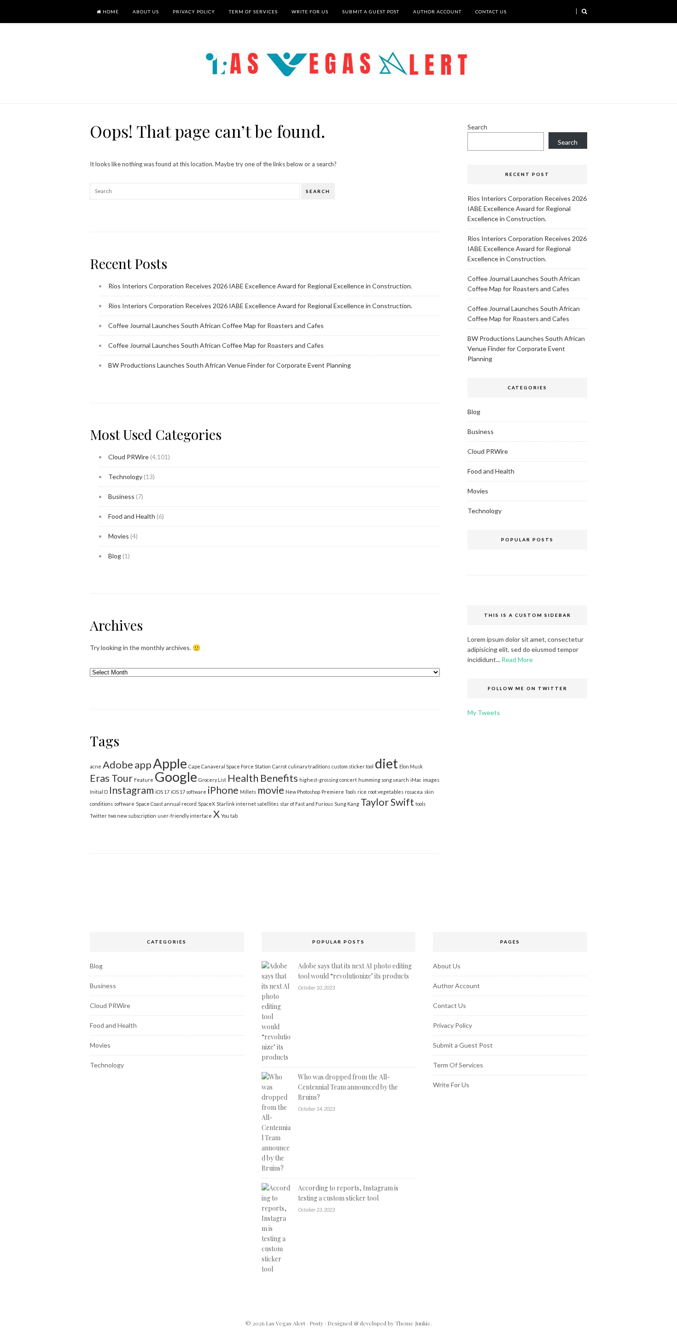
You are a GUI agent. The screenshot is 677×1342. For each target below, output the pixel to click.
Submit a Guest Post (370, 11)
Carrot (279, 766)
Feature (143, 780)
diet (386, 763)
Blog (114, 556)
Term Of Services (253, 11)
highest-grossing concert (328, 780)
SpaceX (206, 804)
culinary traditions (309, 766)
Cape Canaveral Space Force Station (229, 766)
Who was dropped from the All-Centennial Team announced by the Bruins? (348, 1087)
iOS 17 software (188, 792)
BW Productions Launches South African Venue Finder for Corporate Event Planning (229, 365)
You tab (229, 816)
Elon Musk (411, 766)
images (431, 780)
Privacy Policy (194, 11)
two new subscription (132, 816)
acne (95, 766)
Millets (248, 792)
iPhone (223, 790)
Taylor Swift (387, 802)
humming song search (383, 780)
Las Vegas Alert (285, 1323)
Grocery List (212, 780)
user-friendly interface (185, 816)
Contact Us (491, 11)
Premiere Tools (338, 792)
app (143, 764)
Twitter (98, 816)
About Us (146, 11)
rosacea (414, 792)
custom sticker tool (353, 766)
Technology (125, 477)
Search (318, 191)
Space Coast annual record (166, 804)
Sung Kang (346, 804)
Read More (517, 659)
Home (110, 11)
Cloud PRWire (128, 457)
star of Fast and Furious (306, 804)
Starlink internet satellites (247, 804)
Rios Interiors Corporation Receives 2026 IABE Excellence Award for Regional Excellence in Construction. (260, 286)
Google (176, 776)
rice (362, 792)
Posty (316, 1323)
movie (270, 790)
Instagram (131, 790)
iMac (415, 780)
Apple (170, 763)
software (124, 804)
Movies (118, 536)
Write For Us (310, 11)
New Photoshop (303, 792)
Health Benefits (263, 778)
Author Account (437, 11)
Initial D (99, 792)
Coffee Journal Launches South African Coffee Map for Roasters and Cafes (216, 325)
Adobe (118, 764)
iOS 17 (162, 792)
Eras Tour (111, 778)
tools (420, 804)
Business (121, 496)
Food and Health (131, 516)
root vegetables (385, 792)
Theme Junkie (413, 1323)
